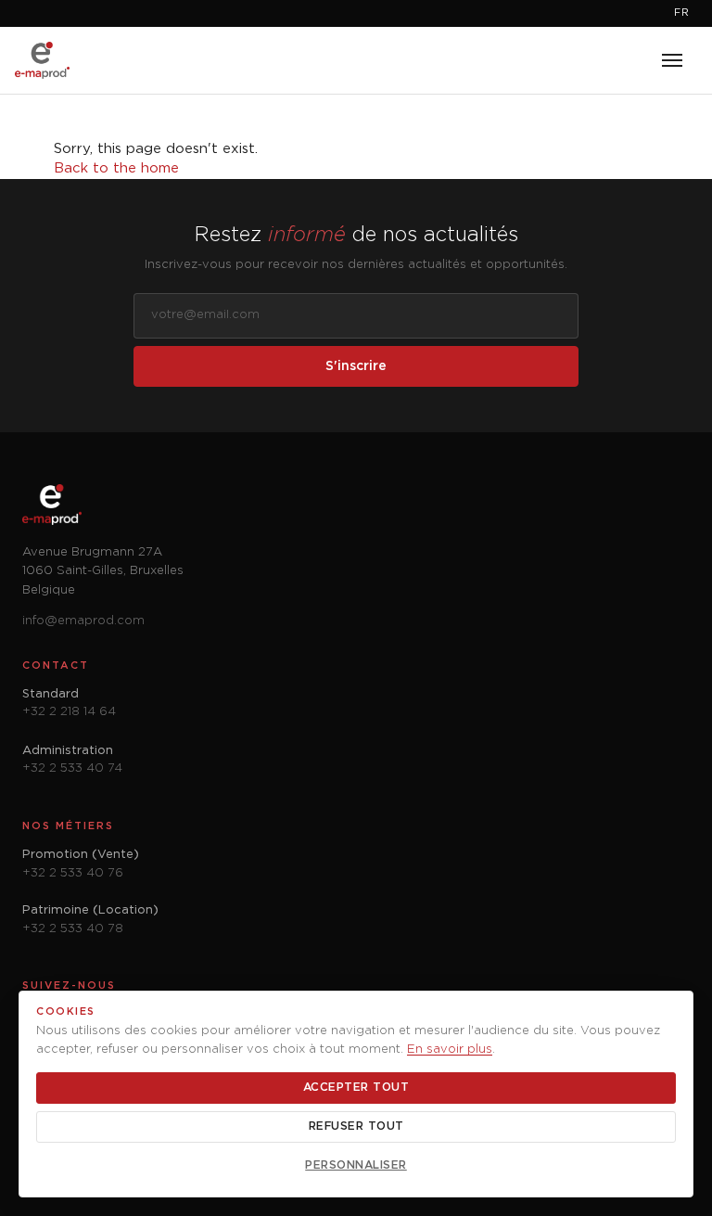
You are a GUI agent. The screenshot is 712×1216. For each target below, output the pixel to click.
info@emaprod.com (83, 621)
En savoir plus (449, 1049)
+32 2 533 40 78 (72, 929)
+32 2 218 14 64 (69, 712)
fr (682, 13)
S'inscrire (356, 366)
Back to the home (116, 168)
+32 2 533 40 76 (72, 873)
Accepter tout (356, 1087)
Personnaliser (356, 1165)
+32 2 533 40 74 (72, 768)
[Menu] (672, 60)
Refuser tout (356, 1126)
